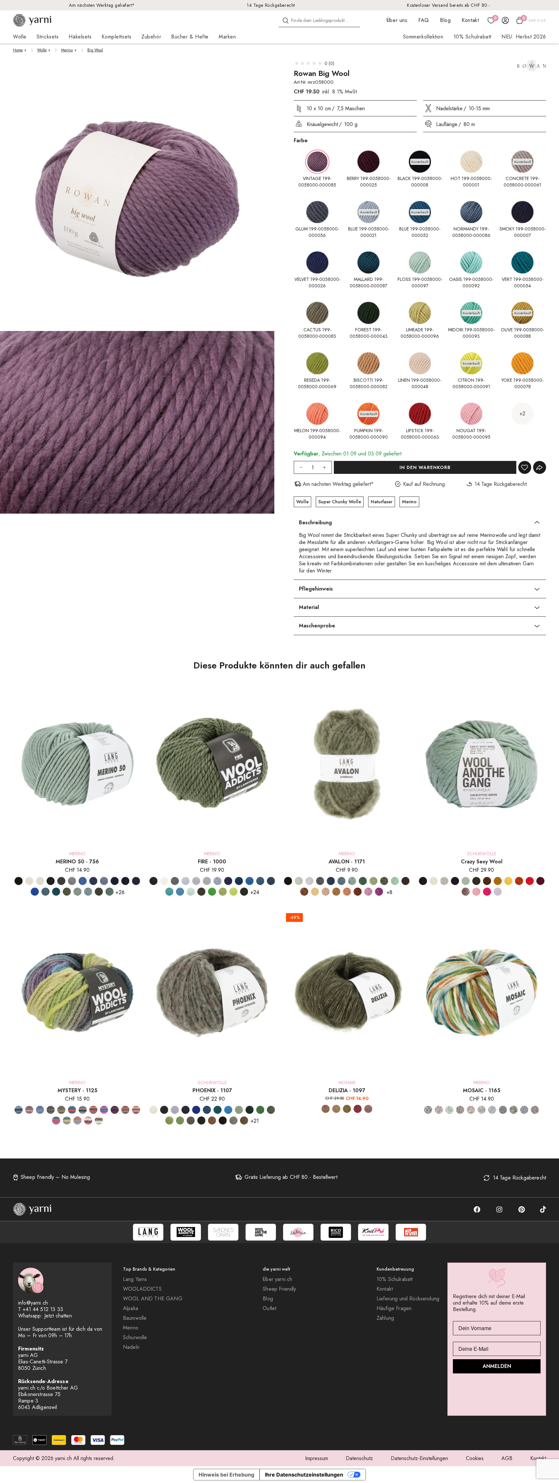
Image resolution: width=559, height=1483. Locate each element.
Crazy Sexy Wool (481, 861)
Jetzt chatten (58, 1315)
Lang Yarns (135, 1279)
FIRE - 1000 (212, 861)
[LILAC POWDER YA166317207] (497, 891)
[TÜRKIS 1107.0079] (217, 1110)
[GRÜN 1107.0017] (260, 1110)
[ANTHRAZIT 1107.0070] (164, 1110)
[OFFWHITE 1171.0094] (298, 881)
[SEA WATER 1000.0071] (169, 891)
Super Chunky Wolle (339, 501)
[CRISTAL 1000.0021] (217, 881)
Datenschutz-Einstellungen (419, 1458)
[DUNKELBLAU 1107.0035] (185, 1110)
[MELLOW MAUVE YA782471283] (465, 891)
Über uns (397, 20)
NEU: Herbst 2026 (523, 36)
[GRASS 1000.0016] (212, 891)
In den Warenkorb (425, 467)
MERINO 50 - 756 (77, 861)
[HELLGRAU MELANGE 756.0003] (72, 881)
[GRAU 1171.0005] (320, 881)
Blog (445, 20)
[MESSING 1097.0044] (347, 1109)
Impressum (316, 1458)
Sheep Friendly (279, 1289)
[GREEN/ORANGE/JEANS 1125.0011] (72, 1110)
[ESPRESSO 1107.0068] (222, 1120)
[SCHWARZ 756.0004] (18, 881)
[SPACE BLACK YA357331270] (423, 881)
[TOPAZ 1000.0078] (249, 881)
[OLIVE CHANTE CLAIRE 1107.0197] (190, 1120)
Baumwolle (135, 1318)
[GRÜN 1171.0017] (362, 881)
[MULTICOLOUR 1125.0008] (93, 1110)
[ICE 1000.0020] (185, 881)
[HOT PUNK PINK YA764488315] (487, 891)
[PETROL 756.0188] (56, 891)
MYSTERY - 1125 (77, 1090)
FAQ (423, 20)
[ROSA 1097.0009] (368, 1109)
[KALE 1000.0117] (222, 891)
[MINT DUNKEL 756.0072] (88, 891)
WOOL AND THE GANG (152, 1299)
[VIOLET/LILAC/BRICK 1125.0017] (29, 1110)
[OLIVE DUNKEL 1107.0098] (201, 1120)
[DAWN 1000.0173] (260, 881)
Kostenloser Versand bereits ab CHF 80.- (448, 5)
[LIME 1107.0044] (169, 1120)
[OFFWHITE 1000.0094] (164, 881)
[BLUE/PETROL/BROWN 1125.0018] (40, 1110)
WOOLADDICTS (142, 1289)
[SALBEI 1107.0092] (239, 1110)
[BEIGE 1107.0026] (233, 1120)
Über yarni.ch (277, 1279)
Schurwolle (135, 1337)
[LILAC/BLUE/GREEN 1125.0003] (82, 1110)
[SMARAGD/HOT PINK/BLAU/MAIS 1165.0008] (503, 1110)
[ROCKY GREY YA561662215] (444, 881)
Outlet (269, 1308)
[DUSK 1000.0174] (271, 881)
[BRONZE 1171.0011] (304, 891)
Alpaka (130, 1308)
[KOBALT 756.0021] (34, 891)
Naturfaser (381, 501)
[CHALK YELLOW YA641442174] (508, 881)
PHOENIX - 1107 (212, 1090)
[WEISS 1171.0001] (309, 881)
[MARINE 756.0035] (114, 881)
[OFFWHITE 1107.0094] (153, 1110)
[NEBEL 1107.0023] (175, 1110)
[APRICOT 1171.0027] (325, 891)
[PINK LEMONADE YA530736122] (476, 891)
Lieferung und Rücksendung (408, 1299)
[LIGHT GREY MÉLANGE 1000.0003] (207, 881)
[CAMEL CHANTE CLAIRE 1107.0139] (244, 1120)
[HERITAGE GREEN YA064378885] (476, 881)
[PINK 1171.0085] (379, 891)
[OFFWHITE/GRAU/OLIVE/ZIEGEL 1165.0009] (513, 1110)
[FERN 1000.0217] (201, 891)
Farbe (301, 140)
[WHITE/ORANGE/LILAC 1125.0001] (88, 1120)
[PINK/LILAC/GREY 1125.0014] (56, 1120)
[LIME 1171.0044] (373, 881)
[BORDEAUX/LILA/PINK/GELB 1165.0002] (439, 1110)
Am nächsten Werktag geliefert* (102, 5)
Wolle (42, 50)
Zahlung (385, 1318)
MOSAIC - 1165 (481, 1090)
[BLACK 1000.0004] (153, 881)
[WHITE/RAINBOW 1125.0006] (99, 1120)
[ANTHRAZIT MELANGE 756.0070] (50, 881)
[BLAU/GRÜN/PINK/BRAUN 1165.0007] (428, 1110)
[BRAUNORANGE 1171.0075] (336, 891)
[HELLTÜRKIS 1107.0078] (228, 1110)
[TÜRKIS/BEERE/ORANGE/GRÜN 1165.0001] (492, 1110)
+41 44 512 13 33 (43, 1309)
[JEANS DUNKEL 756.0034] (93, 881)
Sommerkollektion (423, 36)
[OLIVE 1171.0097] (384, 881)
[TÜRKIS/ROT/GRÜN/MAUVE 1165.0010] (524, 1110)
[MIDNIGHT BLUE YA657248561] (455, 881)
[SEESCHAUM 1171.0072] (395, 881)
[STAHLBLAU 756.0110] (136, 881)
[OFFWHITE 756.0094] (29, 881)
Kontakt (470, 20)
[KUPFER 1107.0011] (212, 1120)
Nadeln (131, 1347)
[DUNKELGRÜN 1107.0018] (249, 1110)
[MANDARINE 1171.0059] (347, 891)
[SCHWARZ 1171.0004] (288, 881)
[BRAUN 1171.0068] (405, 881)
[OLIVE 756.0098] (99, 891)
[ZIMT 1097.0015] (325, 1109)
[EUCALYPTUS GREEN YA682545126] (465, 881)
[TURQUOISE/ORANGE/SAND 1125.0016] (77, 1120)
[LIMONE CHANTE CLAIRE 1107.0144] (180, 1120)
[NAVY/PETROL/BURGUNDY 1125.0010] (114, 1110)
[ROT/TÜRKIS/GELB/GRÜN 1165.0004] (481, 1110)
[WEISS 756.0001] (40, 881)
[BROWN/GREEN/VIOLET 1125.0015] (50, 1110)
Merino (67, 50)
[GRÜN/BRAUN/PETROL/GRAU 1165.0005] (449, 1110)
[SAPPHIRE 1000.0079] (239, 881)
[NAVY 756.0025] (125, 881)
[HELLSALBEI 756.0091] (77, 891)
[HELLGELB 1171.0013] (315, 891)
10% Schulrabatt (472, 36)
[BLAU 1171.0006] (330, 881)
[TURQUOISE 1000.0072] (180, 891)
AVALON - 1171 (347, 861)
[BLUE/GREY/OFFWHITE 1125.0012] (18, 1110)
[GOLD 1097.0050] (336, 1109)
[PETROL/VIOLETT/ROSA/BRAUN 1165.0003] (460, 1110)
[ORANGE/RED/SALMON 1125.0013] (136, 1110)
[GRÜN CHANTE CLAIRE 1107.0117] (271, 1110)
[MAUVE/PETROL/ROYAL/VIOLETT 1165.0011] (535, 1110)
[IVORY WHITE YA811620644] (433, 881)
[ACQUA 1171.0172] (352, 881)
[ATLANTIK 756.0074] (45, 891)
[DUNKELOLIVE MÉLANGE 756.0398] (66, 891)
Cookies (475, 1458)
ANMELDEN (497, 1366)
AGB (506, 1458)
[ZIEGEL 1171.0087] (357, 891)
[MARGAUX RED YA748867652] (540, 881)
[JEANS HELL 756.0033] (104, 881)
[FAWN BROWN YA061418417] (487, 881)
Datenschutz (359, 1458)
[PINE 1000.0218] (244, 891)
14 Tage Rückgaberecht (271, 5)
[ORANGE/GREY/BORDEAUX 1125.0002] (125, 1110)
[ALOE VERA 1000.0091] (190, 891)
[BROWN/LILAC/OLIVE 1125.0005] (61, 1110)
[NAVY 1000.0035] (228, 881)
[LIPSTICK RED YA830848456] (529, 881)
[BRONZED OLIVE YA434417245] (497, 881)
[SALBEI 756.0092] (109, 891)
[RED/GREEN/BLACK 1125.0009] (66, 1120)
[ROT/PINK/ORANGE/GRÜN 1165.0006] (471, 1110)
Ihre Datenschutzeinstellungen (304, 1474)
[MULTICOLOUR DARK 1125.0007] (104, 1110)
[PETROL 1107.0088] (207, 1110)
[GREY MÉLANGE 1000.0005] (175, 881)
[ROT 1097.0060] (357, 1109)
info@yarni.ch (33, 1303)
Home (18, 50)
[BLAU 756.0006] (82, 881)
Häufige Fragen (394, 1308)
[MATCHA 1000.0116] (233, 891)
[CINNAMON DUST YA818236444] (519, 881)
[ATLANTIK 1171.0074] (341, 881)
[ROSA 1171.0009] (368, 891)
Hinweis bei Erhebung (226, 1474)
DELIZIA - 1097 (347, 1090)
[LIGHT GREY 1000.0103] (196, 881)
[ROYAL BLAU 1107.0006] (196, 1110)
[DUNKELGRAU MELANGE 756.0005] (61, 881)
